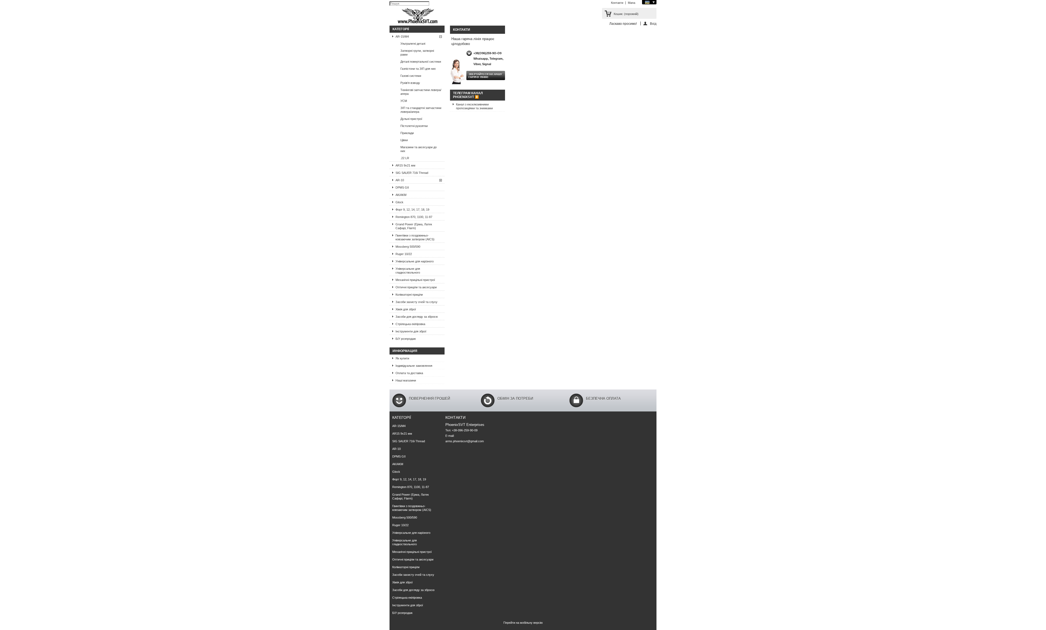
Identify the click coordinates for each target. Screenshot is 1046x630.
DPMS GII (402, 187)
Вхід (653, 23)
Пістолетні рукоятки (414, 126)
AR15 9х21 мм (405, 165)
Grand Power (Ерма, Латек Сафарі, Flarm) (414, 226)
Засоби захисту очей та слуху (416, 302)
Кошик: (626, 14)
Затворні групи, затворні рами (417, 52)
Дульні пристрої (411, 118)
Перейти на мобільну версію (523, 622)
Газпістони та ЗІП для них (418, 68)
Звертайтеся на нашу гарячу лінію (485, 75)
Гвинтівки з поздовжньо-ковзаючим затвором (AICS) (415, 237)
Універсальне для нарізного (415, 261)
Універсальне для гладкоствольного (408, 270)
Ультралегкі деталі (412, 43)
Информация (405, 351)
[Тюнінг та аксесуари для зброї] (418, 16)
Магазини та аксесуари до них (418, 149)
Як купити (402, 358)
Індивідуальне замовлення (414, 365)
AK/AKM (401, 194)
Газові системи (410, 75)
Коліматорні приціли (409, 294)
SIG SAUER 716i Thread (412, 172)
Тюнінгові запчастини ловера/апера (420, 91)
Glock (399, 202)
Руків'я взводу (410, 82)
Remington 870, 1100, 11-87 (414, 217)
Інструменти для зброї (411, 331)
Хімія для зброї (406, 309)
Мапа (631, 2)
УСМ (403, 100)
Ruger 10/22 (404, 254)
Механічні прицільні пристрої (415, 279)
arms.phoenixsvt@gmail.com (464, 441)
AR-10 (400, 180)
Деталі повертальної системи (420, 61)
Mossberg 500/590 (408, 246)
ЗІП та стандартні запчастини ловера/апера (420, 109)
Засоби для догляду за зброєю (417, 316)
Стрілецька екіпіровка (410, 324)
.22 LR (404, 158)
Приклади (407, 133)
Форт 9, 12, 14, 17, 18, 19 (412, 209)
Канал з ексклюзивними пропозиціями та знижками (474, 106)
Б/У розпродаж (406, 338)
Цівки (404, 140)
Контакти (617, 2)
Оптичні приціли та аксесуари (416, 287)
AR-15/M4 (402, 36)
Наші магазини (406, 380)
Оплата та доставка (409, 373)
